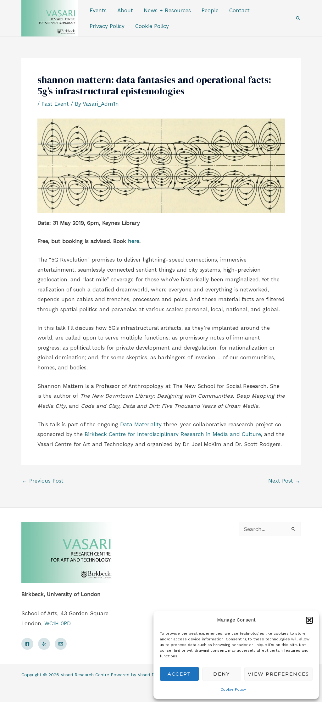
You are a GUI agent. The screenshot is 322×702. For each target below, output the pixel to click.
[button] (309, 620)
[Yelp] (44, 644)
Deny (221, 674)
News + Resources (167, 10)
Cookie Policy (233, 689)
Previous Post (43, 481)
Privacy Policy (107, 26)
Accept (179, 674)
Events (98, 10)
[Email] (61, 644)
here (133, 241)
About (125, 10)
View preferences (278, 674)
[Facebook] (27, 644)
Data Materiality (141, 424)
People (210, 10)
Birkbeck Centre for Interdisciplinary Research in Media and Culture (173, 434)
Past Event (55, 104)
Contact (239, 10)
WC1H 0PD (57, 623)
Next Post (284, 481)
